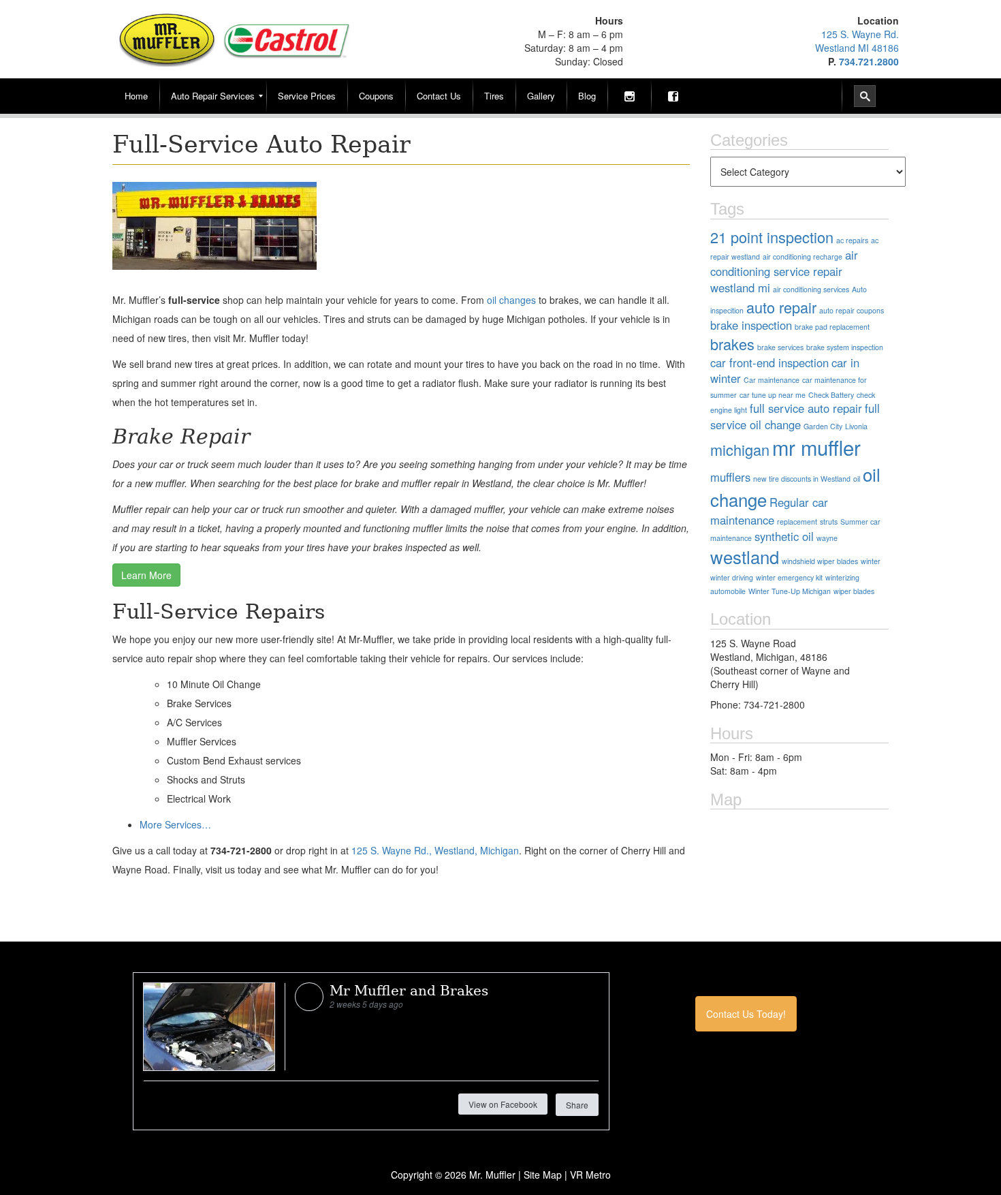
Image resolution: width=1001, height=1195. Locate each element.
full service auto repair (806, 408)
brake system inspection (844, 347)
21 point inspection (771, 236)
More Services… (175, 824)
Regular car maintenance (769, 511)
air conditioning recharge (802, 256)
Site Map (543, 1174)
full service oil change (795, 416)
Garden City (823, 426)
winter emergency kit (789, 577)
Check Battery (831, 395)
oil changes (511, 300)
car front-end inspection (769, 362)
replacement (797, 521)
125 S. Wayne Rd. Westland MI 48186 (857, 41)
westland (744, 556)
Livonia (856, 426)
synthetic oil (784, 536)
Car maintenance (771, 380)
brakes (732, 343)
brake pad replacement (832, 327)
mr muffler (816, 447)
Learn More (146, 575)
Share (577, 1105)
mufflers (730, 477)
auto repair (781, 306)
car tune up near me (773, 395)
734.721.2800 (869, 61)
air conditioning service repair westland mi (784, 271)
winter (870, 561)
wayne (827, 538)
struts (829, 521)
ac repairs (852, 240)
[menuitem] (136, 96)
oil (856, 479)
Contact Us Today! (746, 1014)
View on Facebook (502, 1104)
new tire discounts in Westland (802, 479)
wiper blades (853, 591)
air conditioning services (811, 289)
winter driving (731, 577)
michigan (739, 449)
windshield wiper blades (820, 561)
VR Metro (590, 1174)
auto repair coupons (851, 310)
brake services (780, 347)
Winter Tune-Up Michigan (789, 591)
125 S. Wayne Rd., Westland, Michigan (435, 850)
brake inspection (751, 325)
